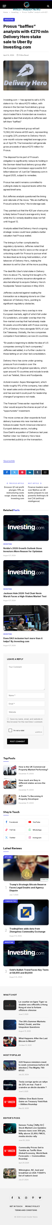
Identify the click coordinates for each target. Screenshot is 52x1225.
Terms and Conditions (26, 1210)
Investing (9, 20)
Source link (9, 461)
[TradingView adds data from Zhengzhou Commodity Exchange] (26, 912)
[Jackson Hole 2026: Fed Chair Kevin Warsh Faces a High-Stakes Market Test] (26, 573)
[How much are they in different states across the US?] (9, 784)
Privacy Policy (32, 1206)
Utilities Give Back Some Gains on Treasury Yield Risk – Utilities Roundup (33, 1101)
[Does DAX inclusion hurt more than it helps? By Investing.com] (26, 618)
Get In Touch (16, 1206)
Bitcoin (8, 857)
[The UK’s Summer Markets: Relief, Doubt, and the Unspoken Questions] (9, 1025)
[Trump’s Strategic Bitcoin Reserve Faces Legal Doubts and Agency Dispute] (26, 868)
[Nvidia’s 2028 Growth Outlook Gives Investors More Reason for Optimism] (26, 528)
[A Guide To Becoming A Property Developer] (9, 799)
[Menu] (4, 6)
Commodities (11, 901)
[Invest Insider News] (26, 6)
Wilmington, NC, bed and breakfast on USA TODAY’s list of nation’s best (32, 1173)
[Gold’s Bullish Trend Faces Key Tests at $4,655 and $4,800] (26, 953)
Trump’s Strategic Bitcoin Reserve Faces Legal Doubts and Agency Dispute (27, 887)
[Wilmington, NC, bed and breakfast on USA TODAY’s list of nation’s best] (9, 1173)
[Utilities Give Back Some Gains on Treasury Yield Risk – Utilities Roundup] (9, 1102)
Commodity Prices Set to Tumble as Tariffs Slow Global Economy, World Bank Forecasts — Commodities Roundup (33, 1153)
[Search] (48, 6)
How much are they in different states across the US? (32, 783)
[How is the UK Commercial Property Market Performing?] (9, 770)
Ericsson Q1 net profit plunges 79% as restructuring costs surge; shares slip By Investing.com (14, 493)
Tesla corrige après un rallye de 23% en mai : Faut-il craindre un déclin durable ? (33, 1084)
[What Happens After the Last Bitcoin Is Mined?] (9, 1042)
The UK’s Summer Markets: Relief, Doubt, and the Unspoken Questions (32, 1024)
